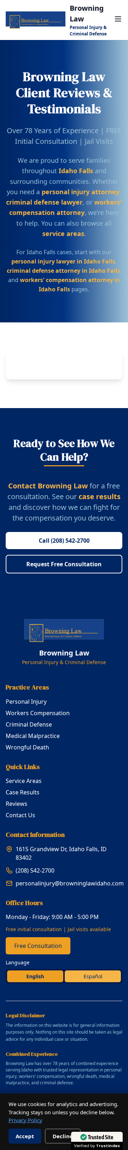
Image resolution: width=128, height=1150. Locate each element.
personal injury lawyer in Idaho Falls (63, 261)
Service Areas (24, 781)
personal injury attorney (80, 191)
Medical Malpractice (33, 736)
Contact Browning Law (48, 486)
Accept (25, 1136)
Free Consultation (38, 946)
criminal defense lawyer (44, 202)
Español (93, 976)
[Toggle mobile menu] (118, 19)
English (35, 976)
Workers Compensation (38, 713)
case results (100, 496)
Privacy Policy (25, 1120)
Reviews (16, 804)
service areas (63, 233)
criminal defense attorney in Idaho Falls (63, 271)
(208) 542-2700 (35, 870)
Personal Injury (26, 701)
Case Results (22, 792)
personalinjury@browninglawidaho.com (70, 883)
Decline (63, 1136)
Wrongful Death (27, 747)
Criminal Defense (29, 724)
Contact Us (20, 815)
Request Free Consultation (64, 564)
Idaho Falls (76, 170)
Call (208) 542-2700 (64, 540)
